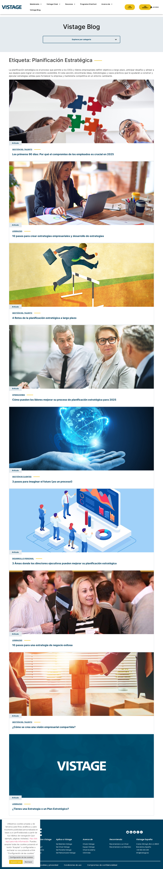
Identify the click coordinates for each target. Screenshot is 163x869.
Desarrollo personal (23, 559)
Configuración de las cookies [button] (21, 857)
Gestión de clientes (21, 477)
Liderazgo (17, 231)
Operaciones (18, 395)
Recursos (69, 4)
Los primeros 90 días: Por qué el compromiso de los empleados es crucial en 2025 (63, 154)
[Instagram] (141, 832)
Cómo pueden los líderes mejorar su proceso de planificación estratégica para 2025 (64, 399)
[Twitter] (134, 832)
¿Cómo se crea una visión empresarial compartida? (44, 727)
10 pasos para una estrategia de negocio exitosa (42, 645)
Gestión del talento (22, 149)
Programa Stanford (88, 4)
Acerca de (105, 4)
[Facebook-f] (138, 832)
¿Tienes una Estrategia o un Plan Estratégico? (40, 808)
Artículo (15, 143)
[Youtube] (127, 832)
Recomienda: (116, 839)
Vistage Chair (52, 4)
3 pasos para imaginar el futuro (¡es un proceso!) (42, 481)
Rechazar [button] (28, 862)
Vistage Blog (35, 10)
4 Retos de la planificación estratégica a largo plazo (44, 317)
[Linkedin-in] (131, 832)
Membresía (34, 4)
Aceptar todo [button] (16, 862)
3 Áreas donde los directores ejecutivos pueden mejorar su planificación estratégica (64, 563)
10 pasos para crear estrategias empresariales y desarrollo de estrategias (58, 236)
